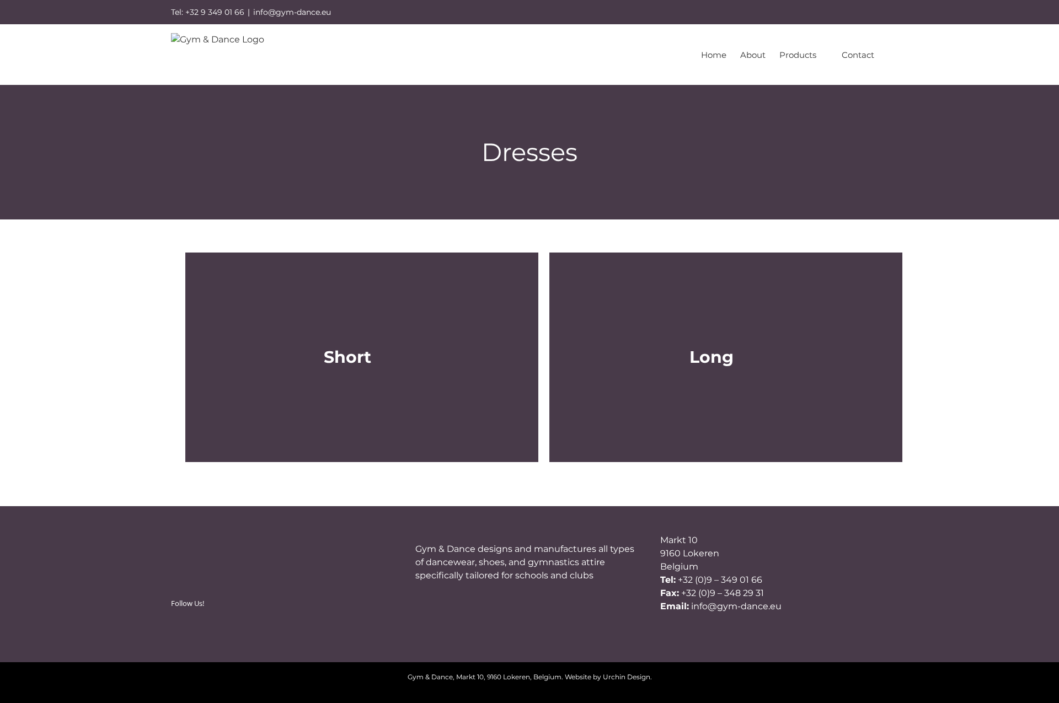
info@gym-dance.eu (292, 12)
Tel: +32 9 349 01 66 (207, 12)
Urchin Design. (627, 677)
